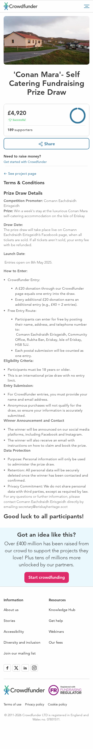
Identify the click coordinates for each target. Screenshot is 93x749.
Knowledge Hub (62, 610)
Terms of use (12, 704)
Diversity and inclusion (22, 642)
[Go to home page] (20, 6)
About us (11, 610)
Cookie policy (57, 704)
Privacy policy (34, 704)
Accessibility (14, 631)
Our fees (56, 642)
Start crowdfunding (46, 577)
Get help (56, 620)
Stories (9, 620)
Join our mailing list (20, 653)
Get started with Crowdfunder (25, 162)
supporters (20, 130)
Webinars (56, 631)
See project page (22, 173)
